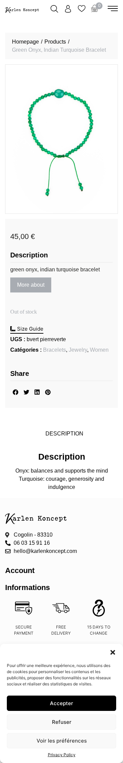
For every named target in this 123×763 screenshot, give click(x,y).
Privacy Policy (62, 754)
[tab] (64, 434)
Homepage (25, 42)
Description (64, 433)
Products (55, 42)
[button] (112, 652)
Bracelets (54, 350)
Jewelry (78, 350)
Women (99, 350)
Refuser (61, 722)
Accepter (61, 703)
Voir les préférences (62, 740)
